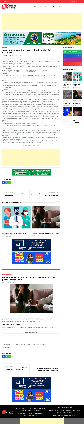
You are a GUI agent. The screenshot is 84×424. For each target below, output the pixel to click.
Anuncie (55, 6)
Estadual (65, 82)
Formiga (75, 82)
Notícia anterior (10, 192)
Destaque (79, 82)
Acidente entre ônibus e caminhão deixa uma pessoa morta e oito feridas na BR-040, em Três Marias (29, 1)
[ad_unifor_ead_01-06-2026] (31, 257)
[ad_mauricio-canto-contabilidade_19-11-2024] (31, 245)
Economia (65, 118)
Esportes (30, 413)
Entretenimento (22, 413)
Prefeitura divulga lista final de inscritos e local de (45, 233)
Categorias (47, 6)
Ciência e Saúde (37, 410)
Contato (61, 6)
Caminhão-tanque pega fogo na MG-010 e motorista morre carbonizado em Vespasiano (16, 369)
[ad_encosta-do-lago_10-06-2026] (61, 38)
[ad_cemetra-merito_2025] (22, 38)
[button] (57, 202)
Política (35, 415)
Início (35, 6)
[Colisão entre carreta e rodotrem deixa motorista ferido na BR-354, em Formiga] (77, 111)
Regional (30, 408)
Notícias (41, 6)
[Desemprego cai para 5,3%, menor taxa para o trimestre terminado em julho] (67, 111)
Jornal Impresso (39, 413)
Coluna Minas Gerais (23, 412)
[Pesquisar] (81, 7)
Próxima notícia (52, 192)
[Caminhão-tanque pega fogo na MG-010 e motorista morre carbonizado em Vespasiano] (67, 94)
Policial (24, 408)
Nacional (42, 408)
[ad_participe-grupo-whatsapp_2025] (31, 172)
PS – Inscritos (5, 347)
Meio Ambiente (27, 415)
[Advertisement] (42, 21)
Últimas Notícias (7, 55)
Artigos (29, 410)
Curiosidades (33, 412)
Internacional (23, 410)
